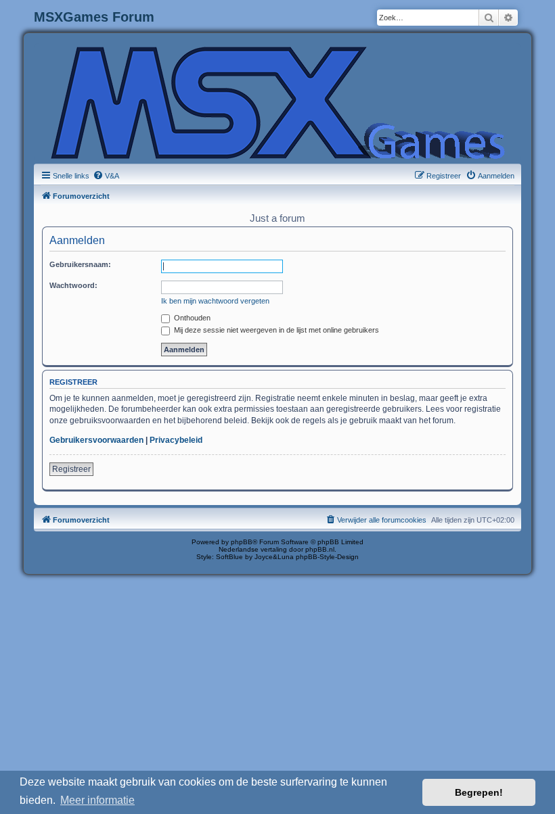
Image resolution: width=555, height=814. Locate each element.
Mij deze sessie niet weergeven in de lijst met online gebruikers (275, 330)
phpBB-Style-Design (327, 556)
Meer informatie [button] (97, 800)
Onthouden (191, 318)
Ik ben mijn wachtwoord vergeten (215, 301)
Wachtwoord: (73, 285)
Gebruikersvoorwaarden (96, 440)
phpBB (241, 542)
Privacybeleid (176, 440)
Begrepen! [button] (479, 792)
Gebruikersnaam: (80, 264)
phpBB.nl (319, 549)
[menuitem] (106, 176)
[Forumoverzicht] (278, 101)
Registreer (71, 469)
